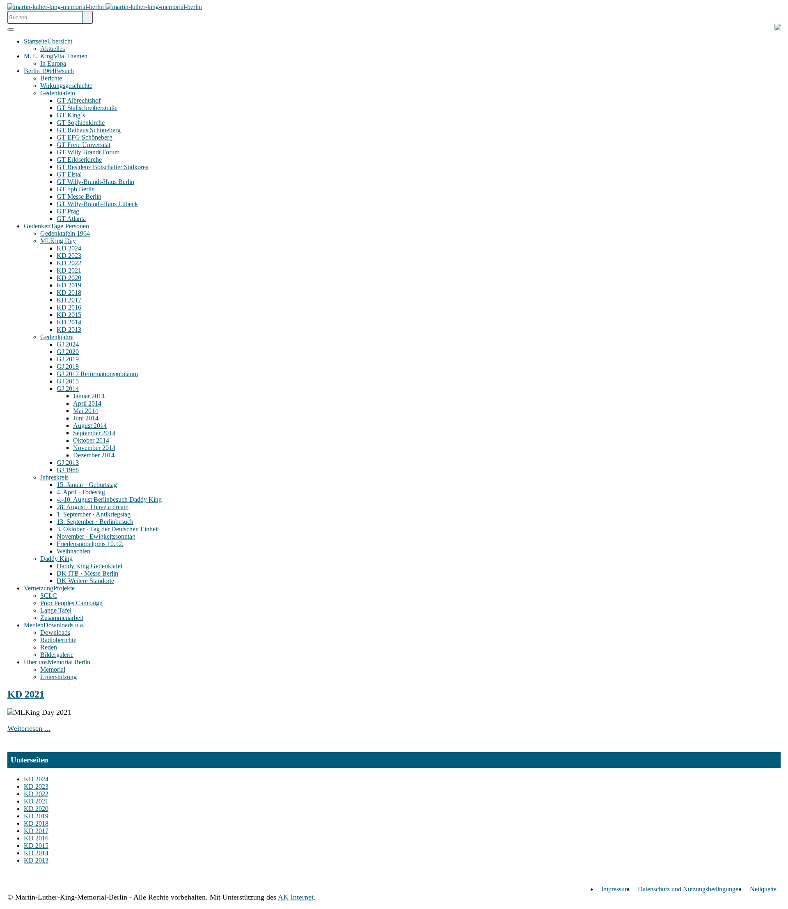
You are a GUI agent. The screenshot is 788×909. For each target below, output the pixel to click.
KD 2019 (36, 816)
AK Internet (296, 897)
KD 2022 (36, 793)
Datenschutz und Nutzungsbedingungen (690, 889)
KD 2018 (36, 823)
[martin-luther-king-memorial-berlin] (104, 6)
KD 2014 (36, 852)
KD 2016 (36, 838)
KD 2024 (36, 779)
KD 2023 (36, 786)
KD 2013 (36, 860)
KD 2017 (36, 830)
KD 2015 (36, 845)
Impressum (615, 889)
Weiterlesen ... (28, 728)
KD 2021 (25, 694)
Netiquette (763, 889)
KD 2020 (36, 808)
